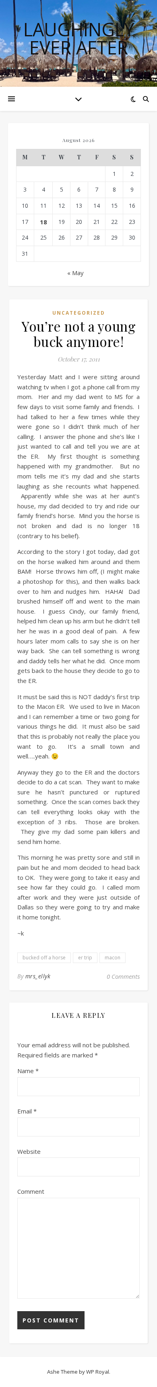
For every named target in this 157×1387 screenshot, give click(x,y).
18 (43, 222)
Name (28, 1071)
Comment (30, 1191)
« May (75, 273)
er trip (85, 957)
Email (27, 1111)
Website (29, 1151)
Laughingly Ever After (78, 38)
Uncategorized (78, 312)
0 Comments (123, 976)
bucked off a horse (44, 957)
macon (112, 957)
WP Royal (97, 1371)
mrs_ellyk (38, 976)
